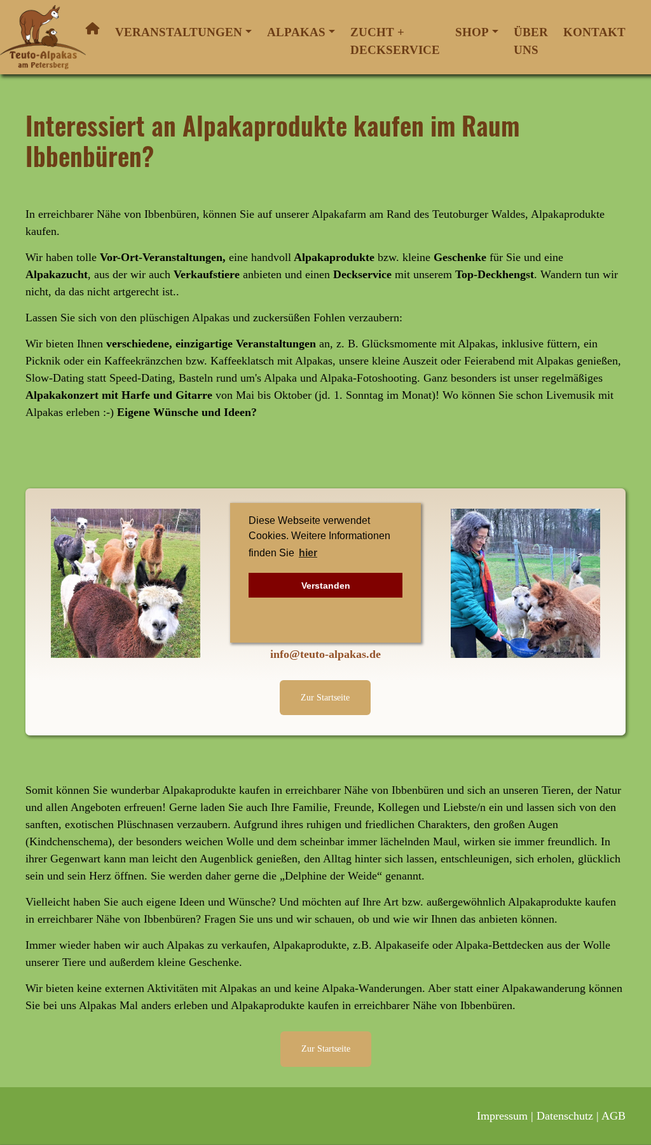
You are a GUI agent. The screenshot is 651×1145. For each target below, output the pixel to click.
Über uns (531, 41)
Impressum (502, 1115)
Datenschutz (565, 1115)
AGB (613, 1115)
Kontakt (594, 32)
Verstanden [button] (325, 585)
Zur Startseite (325, 697)
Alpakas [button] (296, 32)
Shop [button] (472, 32)
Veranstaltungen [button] (178, 32)
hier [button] (308, 552)
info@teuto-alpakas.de (325, 654)
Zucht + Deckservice (395, 41)
